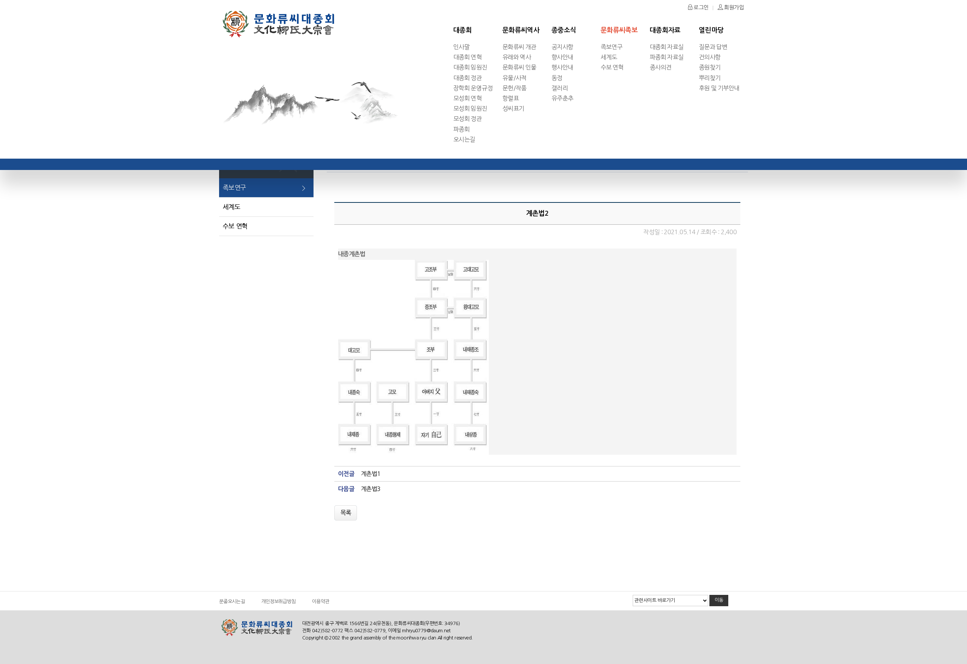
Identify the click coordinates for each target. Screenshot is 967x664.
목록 (345, 513)
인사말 (461, 47)
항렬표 (510, 98)
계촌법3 (370, 489)
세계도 (609, 57)
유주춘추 (562, 98)
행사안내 (562, 67)
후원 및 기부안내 (719, 88)
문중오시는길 (232, 601)
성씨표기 (513, 108)
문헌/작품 (514, 88)
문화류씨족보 (619, 30)
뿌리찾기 (709, 78)
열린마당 (711, 30)
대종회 (462, 30)
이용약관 (320, 601)
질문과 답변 (713, 47)
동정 (556, 78)
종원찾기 (709, 67)
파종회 (461, 129)
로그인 (700, 7)
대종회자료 (665, 30)
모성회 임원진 (470, 108)
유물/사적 (514, 78)
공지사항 (562, 47)
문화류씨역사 (520, 30)
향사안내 (562, 57)
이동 (719, 600)
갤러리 (559, 88)
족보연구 (611, 47)
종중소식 (563, 30)
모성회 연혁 (467, 98)
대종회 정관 (467, 78)
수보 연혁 (612, 67)
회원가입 (733, 7)
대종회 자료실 (667, 47)
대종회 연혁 (467, 57)
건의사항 (709, 57)
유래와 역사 (516, 57)
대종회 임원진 (470, 67)
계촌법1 (370, 474)
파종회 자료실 (667, 57)
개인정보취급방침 (278, 601)
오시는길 (464, 139)
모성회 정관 (467, 119)
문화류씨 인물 (519, 67)
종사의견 (660, 67)
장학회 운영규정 (473, 88)
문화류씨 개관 (519, 47)
